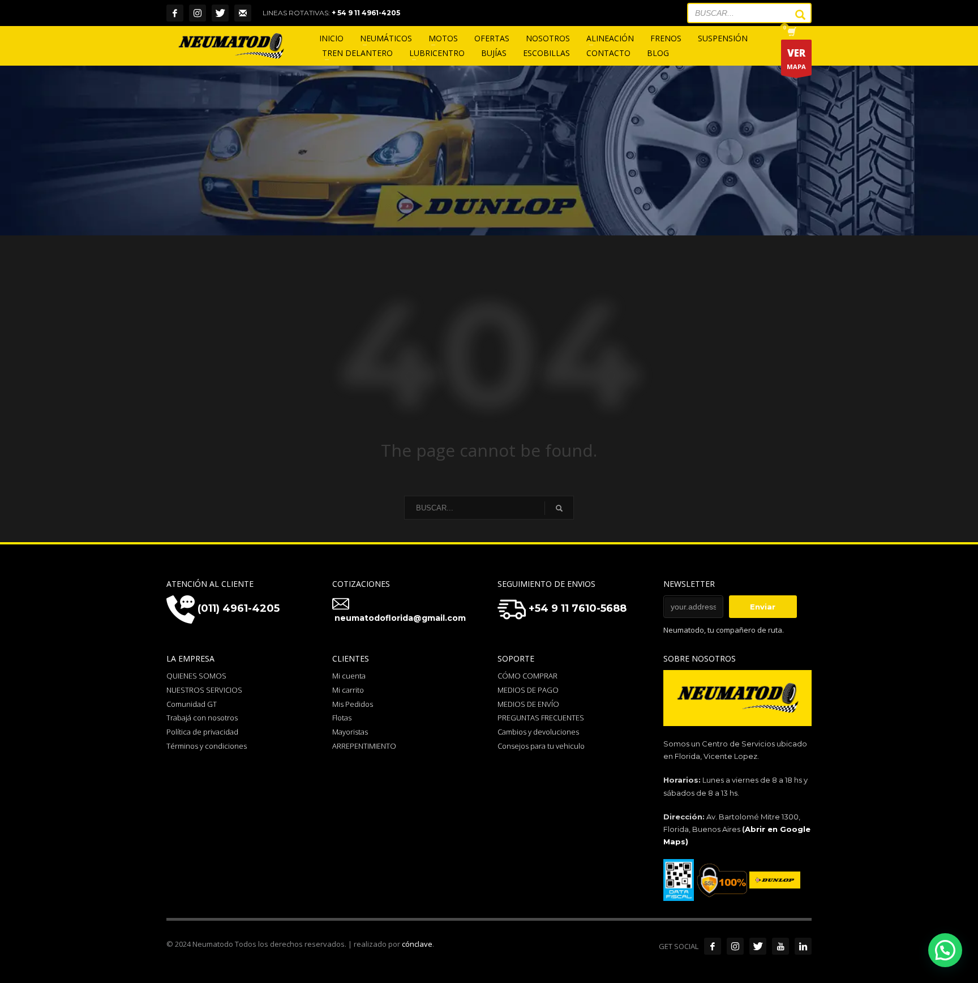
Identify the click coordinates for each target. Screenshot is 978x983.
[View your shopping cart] (791, 33)
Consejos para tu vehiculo (541, 746)
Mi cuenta (349, 676)
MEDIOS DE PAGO (528, 690)
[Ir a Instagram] (735, 946)
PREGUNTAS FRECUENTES (540, 717)
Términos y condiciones (206, 746)
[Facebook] (174, 13)
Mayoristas (350, 732)
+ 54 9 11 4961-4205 (366, 12)
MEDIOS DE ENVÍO (528, 704)
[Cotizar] (242, 13)
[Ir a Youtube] (780, 946)
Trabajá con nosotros (202, 717)
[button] (945, 950)
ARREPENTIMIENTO (364, 746)
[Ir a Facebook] (712, 946)
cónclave (417, 944)
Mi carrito (348, 690)
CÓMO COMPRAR (527, 676)
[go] (794, 14)
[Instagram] (197, 13)
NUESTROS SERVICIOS (204, 690)
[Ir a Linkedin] (803, 946)
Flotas (341, 717)
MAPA (796, 58)
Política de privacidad (202, 732)
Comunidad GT (191, 704)
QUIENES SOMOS (196, 676)
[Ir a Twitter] (757, 946)
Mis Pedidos (352, 704)
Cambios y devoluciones (538, 732)
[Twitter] (220, 13)
